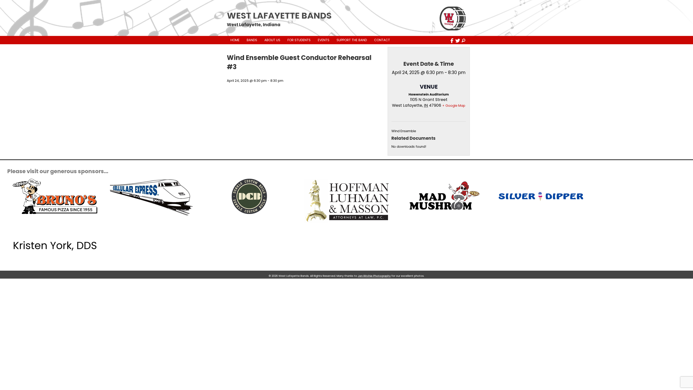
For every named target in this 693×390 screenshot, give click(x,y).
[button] (452, 40)
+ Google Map (453, 105)
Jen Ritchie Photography (374, 276)
